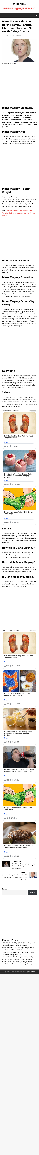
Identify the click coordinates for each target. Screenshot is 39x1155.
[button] (36, 15)
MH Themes (31, 972)
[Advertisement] (19, 85)
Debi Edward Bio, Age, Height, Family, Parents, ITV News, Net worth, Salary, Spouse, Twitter (18, 213)
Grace (19, 35)
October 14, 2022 (9, 35)
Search (4, 889)
